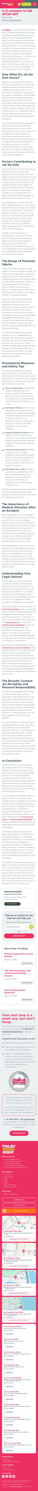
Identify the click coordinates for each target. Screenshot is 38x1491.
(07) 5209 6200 (10, 1368)
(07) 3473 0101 (9, 1395)
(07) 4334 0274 (10, 1382)
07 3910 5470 (19, 4)
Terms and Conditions (16, 1484)
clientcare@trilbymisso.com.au (11, 1461)
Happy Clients (8, 1177)
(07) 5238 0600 (9, 1317)
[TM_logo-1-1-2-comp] (7, 4)
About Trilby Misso (10, 1185)
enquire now (26, 4)
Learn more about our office (18, 1239)
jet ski (12, 85)
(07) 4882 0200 (10, 1421)
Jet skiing (6, 30)
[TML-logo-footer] (9, 1153)
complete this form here (12, 1032)
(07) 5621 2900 (9, 1290)
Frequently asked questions (11, 20)
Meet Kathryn (11, 904)
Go (31, 927)
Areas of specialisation (11, 1194)
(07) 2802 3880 (10, 1356)
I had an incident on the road (13, 1161)
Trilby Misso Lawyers (16, 1486)
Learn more (9, 1334)
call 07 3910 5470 (19, 1205)
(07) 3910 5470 (9, 1236)
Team (6, 1183)
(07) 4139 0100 (10, 1330)
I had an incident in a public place (14, 1165)
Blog (5, 1181)
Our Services (8, 1175)
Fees (5, 1179)
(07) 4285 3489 (10, 1343)
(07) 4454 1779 (10, 1447)
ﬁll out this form (27, 1119)
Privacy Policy (5, 1484)
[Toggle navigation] (34, 4)
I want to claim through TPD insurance (15, 1167)
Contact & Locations (10, 1187)
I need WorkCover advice (12, 1163)
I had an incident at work (11, 1159)
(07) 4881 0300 (10, 1408)
